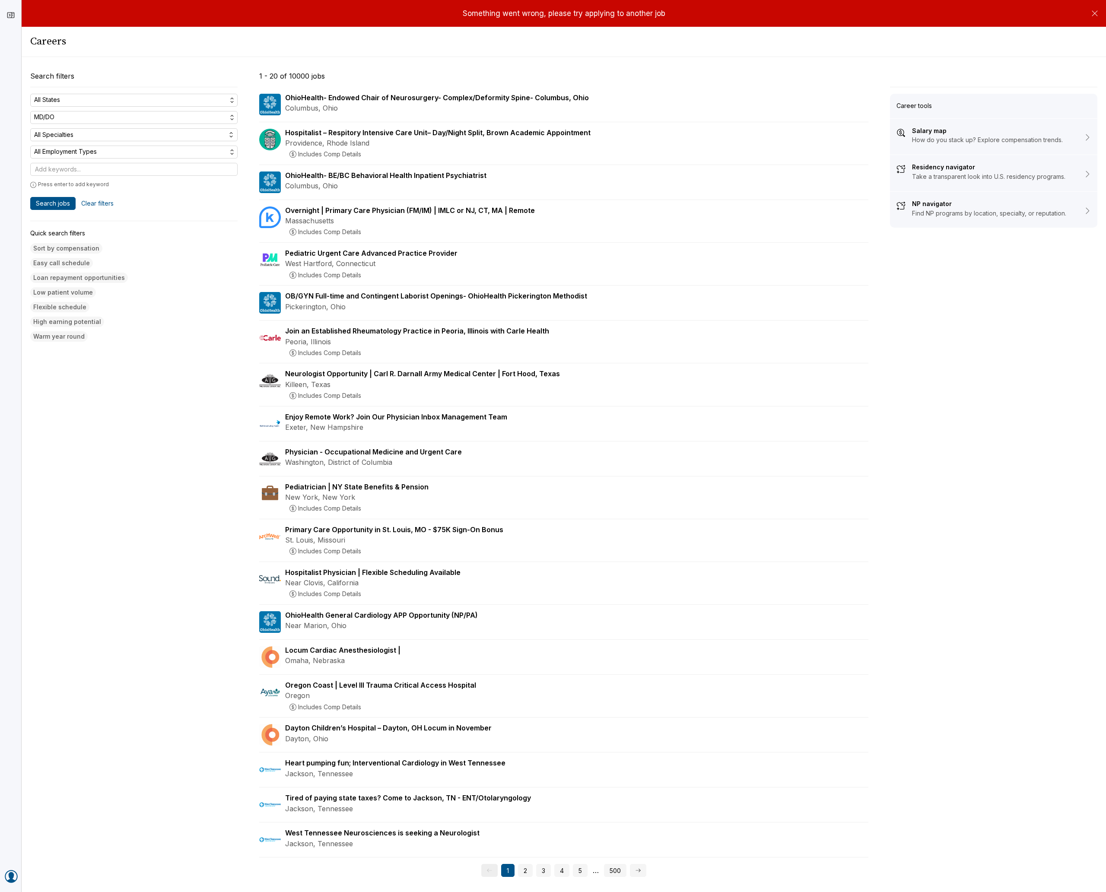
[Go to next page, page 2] (638, 870)
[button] (66, 248)
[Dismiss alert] (1094, 13)
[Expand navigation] (10, 15)
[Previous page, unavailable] (489, 870)
